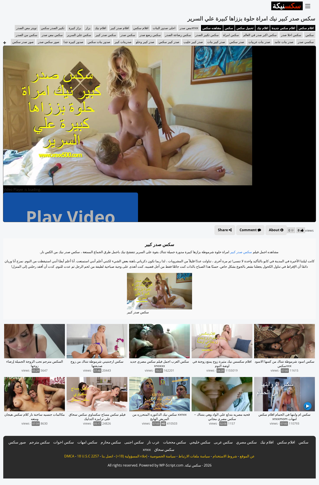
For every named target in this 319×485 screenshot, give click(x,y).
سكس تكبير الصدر (207, 35)
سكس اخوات (63, 442)
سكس (229, 28)
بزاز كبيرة (75, 28)
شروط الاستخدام (225, 456)
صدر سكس (236, 42)
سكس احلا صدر (291, 35)
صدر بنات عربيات (259, 42)
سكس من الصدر (26, 35)
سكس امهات (87, 442)
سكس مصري (246, 442)
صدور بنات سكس (99, 42)
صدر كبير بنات (216, 42)
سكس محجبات (174, 442)
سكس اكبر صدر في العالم (260, 35)
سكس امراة (231, 35)
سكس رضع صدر (150, 35)
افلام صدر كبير (119, 28)
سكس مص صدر (52, 35)
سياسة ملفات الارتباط (194, 456)
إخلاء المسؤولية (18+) (131, 456)
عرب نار (153, 442)
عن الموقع (247, 456)
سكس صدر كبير (105, 35)
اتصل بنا (107, 456)
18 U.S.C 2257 (88, 456)
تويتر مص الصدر (26, 28)
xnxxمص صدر (189, 28)
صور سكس (17, 442)
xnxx (147, 449)
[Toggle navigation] (309, 5)
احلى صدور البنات (164, 28)
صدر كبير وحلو (145, 42)
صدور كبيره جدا (73, 42)
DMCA (69, 456)
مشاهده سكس (211, 28)
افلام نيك (262, 28)
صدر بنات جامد (284, 42)
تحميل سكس (245, 28)
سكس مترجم (39, 442)
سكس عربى (223, 442)
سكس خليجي (199, 442)
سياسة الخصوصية (163, 456)
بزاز (88, 28)
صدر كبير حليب (193, 42)
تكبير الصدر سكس (52, 28)
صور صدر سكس (23, 42)
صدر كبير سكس (169, 42)
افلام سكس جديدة (283, 28)
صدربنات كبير (123, 42)
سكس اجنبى (134, 442)
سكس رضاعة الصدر (178, 35)
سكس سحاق (164, 449)
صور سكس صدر (48, 42)
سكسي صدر (306, 42)
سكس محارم (111, 442)
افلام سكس (306, 28)
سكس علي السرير (79, 35)
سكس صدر (127, 35)
